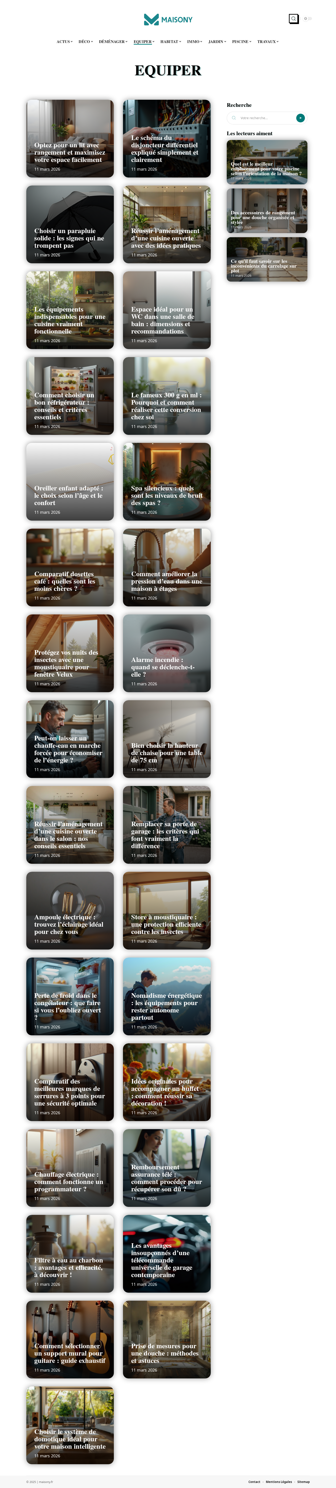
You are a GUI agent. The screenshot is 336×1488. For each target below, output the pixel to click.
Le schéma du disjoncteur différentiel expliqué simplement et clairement (164, 148)
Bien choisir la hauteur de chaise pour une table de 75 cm (167, 752)
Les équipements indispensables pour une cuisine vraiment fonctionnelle (69, 320)
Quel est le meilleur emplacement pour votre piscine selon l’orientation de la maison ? (266, 168)
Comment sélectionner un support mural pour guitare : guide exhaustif (69, 1352)
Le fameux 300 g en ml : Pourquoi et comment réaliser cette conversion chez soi (166, 406)
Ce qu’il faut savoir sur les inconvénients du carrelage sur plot (264, 265)
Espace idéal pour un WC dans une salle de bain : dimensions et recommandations (162, 320)
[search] (293, 18)
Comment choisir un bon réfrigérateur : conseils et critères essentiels (64, 406)
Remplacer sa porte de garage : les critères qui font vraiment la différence (165, 834)
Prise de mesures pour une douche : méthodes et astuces (165, 1352)
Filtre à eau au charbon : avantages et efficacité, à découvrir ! (68, 1267)
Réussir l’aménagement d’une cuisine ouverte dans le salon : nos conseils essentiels (68, 834)
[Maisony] (168, 18)
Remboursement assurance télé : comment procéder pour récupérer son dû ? (166, 1178)
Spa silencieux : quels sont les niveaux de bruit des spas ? (167, 495)
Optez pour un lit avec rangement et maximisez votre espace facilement (69, 152)
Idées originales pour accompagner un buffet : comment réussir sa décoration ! (165, 1092)
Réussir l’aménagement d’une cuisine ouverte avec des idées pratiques (166, 237)
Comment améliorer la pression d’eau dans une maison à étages (166, 580)
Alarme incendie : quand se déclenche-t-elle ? (163, 666)
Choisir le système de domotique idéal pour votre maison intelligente (70, 1438)
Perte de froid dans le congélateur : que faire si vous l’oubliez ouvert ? (67, 1006)
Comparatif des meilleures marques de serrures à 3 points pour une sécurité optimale (69, 1092)
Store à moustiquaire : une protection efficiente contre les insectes (166, 924)
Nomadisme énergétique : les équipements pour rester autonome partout (166, 1006)
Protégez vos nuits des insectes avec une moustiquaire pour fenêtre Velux (66, 663)
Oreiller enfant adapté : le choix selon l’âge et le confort (68, 495)
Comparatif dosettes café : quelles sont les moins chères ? (64, 580)
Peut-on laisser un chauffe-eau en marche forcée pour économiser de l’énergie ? (68, 749)
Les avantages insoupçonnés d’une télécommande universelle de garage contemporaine (161, 1259)
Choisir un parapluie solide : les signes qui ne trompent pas (69, 237)
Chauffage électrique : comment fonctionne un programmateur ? (68, 1181)
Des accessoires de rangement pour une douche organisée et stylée (263, 217)
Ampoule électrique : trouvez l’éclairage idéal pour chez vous (68, 924)
